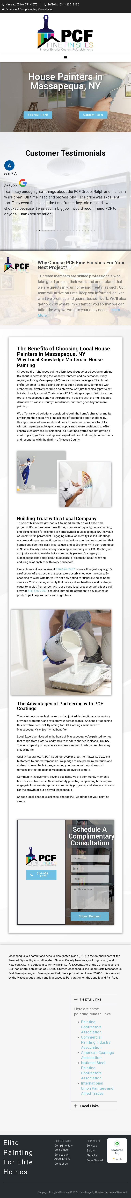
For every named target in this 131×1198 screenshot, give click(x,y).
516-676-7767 (65, 569)
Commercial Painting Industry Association (95, 1042)
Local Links (89, 1106)
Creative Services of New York (111, 1192)
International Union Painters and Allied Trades (97, 1088)
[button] (7, 197)
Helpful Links (90, 999)
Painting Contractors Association (91, 1027)
